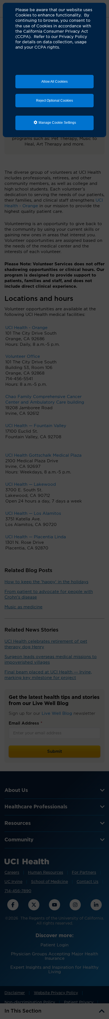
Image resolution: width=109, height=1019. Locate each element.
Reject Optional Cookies (54, 101)
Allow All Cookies (54, 82)
